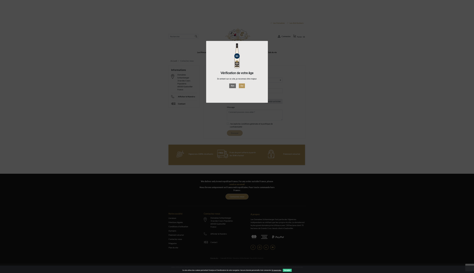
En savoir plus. (277, 270)
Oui (241, 86)
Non (232, 86)
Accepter (287, 270)
